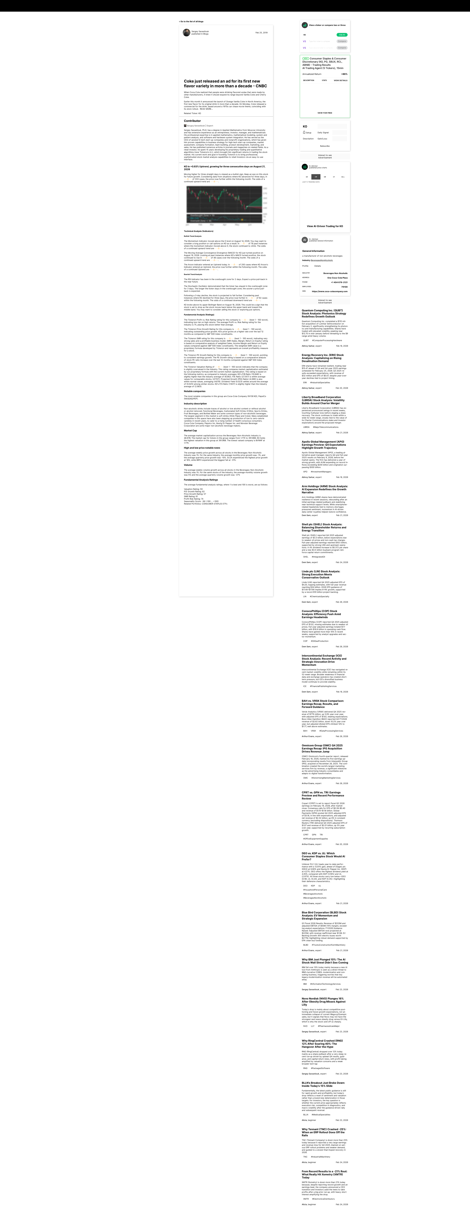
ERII (305, 382)
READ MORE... (206, 109)
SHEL (305, 557)
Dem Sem (306, 515)
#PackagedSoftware (320, 1068)
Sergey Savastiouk (200, 31)
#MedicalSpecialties (321, 1114)
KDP (313, 885)
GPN (314, 834)
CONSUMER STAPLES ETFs (214, 503)
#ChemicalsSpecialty (319, 596)
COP (305, 641)
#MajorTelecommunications (325, 427)
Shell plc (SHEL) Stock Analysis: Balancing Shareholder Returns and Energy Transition (324, 527)
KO (199, 113)
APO (305, 471)
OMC (305, 778)
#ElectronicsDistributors (323, 1199)
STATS (324, 80)
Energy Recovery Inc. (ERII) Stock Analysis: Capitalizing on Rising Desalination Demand (323, 358)
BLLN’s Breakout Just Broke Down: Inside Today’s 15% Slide (323, 1084)
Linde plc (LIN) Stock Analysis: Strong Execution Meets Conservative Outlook (321, 574)
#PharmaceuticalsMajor (329, 1026)
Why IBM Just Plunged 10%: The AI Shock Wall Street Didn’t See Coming (325, 961)
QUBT (306, 340)
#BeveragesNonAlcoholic (315, 898)
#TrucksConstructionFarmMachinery (328, 945)
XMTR (306, 1199)
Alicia (304, 1120)
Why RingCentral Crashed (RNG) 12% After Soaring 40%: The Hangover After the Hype (322, 1043)
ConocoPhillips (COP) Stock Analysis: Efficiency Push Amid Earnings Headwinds (321, 614)
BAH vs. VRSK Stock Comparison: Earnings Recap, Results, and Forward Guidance (323, 703)
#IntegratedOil (318, 557)
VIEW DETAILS (340, 80)
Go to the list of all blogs (192, 21)
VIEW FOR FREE (325, 113)
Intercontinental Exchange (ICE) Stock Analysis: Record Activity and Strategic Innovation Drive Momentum (324, 660)
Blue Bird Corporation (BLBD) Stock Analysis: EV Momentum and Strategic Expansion (324, 915)
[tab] (306, 177)
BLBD (305, 945)
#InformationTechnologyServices (325, 984)
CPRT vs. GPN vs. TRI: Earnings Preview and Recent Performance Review (323, 795)
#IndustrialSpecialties (320, 382)
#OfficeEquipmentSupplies (315, 838)
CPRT (305, 834)
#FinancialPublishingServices (323, 686)
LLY (312, 1026)
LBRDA (306, 427)
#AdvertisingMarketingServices (326, 778)
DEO (305, 885)
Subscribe (325, 146)
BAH (305, 731)
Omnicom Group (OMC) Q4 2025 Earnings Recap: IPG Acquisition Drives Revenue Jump (322, 748)
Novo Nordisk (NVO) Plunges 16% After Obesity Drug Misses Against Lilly (324, 1001)
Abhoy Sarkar (308, 346)
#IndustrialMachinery (320, 1157)
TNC (305, 1157)
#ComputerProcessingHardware (327, 340)
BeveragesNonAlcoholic (322, 260)
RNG (305, 1068)
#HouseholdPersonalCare (315, 890)
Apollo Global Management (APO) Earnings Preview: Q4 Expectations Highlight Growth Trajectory (324, 444)
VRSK (313, 731)
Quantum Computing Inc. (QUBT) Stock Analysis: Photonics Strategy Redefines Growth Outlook (324, 313)
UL (319, 885)
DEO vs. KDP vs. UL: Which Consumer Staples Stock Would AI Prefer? (323, 856)
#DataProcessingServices (331, 731)
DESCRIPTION (308, 80)
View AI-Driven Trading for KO (325, 226)
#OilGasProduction (319, 641)
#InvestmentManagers (321, 471)
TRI (321, 834)
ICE (304, 686)
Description (308, 138)
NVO (305, 1026)
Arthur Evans (308, 736)
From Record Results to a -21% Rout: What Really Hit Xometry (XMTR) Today (324, 1174)
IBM (305, 984)
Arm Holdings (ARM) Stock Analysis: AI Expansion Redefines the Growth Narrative (325, 489)
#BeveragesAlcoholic (313, 894)
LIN (304, 596)
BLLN (305, 1114)
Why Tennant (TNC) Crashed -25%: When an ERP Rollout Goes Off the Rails (324, 1132)
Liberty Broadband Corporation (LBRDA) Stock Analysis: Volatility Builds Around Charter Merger (323, 400)
